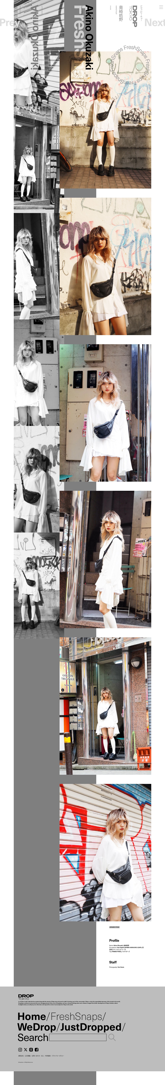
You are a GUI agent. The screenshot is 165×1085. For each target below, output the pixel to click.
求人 (42, 1056)
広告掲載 (27, 1056)
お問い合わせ (36, 1056)
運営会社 (21, 1056)
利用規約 (48, 1056)
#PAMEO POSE (114, 927)
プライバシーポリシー (58, 1056)
